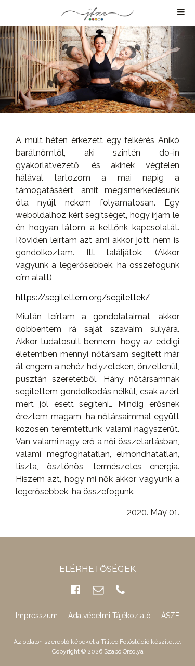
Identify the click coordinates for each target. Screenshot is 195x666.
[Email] (98, 590)
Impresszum (37, 615)
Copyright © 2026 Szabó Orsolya (98, 651)
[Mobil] (120, 590)
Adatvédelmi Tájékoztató (109, 615)
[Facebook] (75, 590)
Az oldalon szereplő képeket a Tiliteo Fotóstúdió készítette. (97, 641)
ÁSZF (170, 615)
